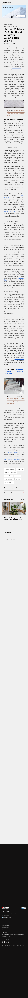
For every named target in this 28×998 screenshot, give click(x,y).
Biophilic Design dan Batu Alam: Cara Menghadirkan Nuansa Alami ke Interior (13, 518)
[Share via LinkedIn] (12, 488)
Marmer (13, 472)
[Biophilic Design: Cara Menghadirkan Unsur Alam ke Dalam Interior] (14, 508)
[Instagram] (3, 942)
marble (7, 472)
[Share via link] (16, 488)
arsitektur (17, 476)
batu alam (20, 469)
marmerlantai (8, 476)
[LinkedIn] (6, 942)
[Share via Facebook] (4, 488)
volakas (18, 479)
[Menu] (24, 3)
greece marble (9, 482)
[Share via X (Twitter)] (8, 488)
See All (22, 499)
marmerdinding (9, 479)
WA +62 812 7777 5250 (6, 936)
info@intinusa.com (7, 917)
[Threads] (5, 942)
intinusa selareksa (9, 469)
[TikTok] (8, 942)
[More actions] (23, 25)
